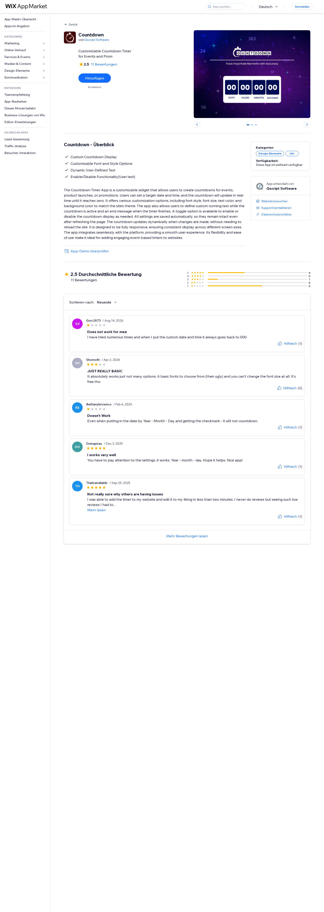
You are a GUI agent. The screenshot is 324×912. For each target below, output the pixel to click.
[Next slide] (307, 124)
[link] (25, 19)
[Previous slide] (197, 124)
